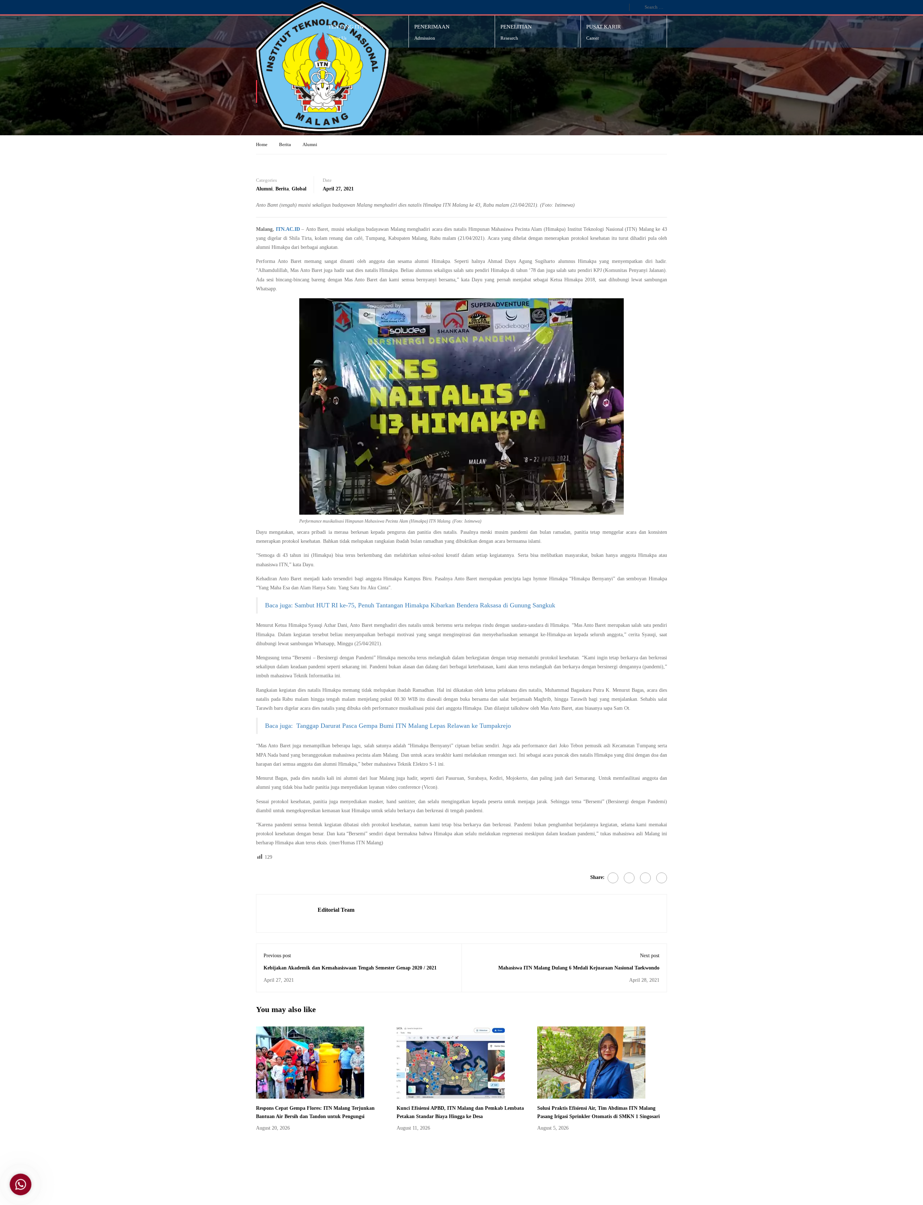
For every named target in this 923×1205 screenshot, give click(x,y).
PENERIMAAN (432, 27)
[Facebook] (613, 877)
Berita (285, 144)
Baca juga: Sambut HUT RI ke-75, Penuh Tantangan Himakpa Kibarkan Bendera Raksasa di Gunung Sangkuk (410, 605)
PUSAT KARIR (603, 27)
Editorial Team (336, 910)
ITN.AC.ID (288, 229)
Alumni (309, 144)
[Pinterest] (645, 877)
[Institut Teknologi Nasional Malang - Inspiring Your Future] (322, 67)
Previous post (277, 955)
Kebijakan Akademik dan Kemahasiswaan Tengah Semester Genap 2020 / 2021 (350, 968)
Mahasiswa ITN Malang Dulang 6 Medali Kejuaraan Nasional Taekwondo (578, 968)
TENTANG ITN (346, 27)
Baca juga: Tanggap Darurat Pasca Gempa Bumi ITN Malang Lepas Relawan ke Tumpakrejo (388, 725)
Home (262, 144)
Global (299, 189)
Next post (649, 955)
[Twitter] (629, 877)
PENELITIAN (516, 27)
